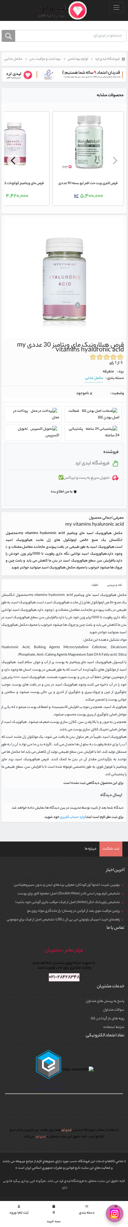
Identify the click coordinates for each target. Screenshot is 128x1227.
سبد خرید (54, 1214)
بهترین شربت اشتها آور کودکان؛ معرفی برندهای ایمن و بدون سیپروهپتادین (67, 885)
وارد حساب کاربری (72, 817)
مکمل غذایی (94, 378)
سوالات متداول (113, 1010)
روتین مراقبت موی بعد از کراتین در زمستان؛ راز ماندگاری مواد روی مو (73, 911)
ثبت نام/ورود (19, 1210)
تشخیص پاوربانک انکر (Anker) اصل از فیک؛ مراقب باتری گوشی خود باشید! (67, 902)
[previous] (114, 160)
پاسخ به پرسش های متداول (105, 1001)
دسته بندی (87, 1210)
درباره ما (90, 849)
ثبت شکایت (110, 849)
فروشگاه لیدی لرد (72, 1181)
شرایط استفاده (113, 1027)
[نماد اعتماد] (64, 75)
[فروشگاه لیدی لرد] (59, 10)
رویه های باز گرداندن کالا (107, 1019)
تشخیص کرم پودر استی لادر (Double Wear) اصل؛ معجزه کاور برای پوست (69, 894)
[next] (13, 160)
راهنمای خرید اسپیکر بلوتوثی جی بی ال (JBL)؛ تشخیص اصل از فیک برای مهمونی (63, 920)
